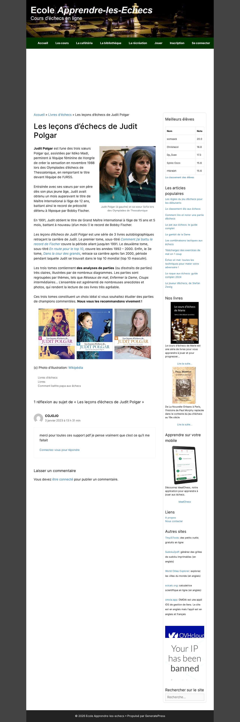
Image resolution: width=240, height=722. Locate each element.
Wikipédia (75, 368)
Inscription (177, 43)
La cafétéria (84, 43)
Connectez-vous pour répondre (60, 449)
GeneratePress (155, 716)
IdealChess (184, 501)
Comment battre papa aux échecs (59, 385)
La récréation (138, 43)
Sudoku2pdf (172, 552)
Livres (41, 381)
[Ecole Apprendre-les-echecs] (120, 18)
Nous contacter (174, 521)
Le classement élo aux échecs (182, 208)
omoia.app (171, 599)
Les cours (62, 43)
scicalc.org (171, 585)
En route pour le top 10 (66, 249)
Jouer (158, 43)
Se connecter (201, 43)
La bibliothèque (110, 43)
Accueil (43, 43)
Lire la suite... (184, 363)
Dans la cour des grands (61, 253)
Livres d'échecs (48, 377)
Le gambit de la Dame (177, 234)
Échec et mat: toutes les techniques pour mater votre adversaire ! (182, 263)
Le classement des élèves (179, 177)
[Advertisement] (120, 77)
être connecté (62, 479)
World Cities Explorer (177, 571)
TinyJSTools (172, 537)
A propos (170, 517)
